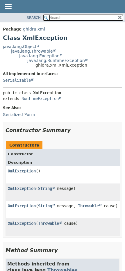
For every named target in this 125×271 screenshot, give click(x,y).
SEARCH (34, 18)
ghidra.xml (34, 29)
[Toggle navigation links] (8, 7)
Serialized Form (19, 114)
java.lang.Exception (39, 56)
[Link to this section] (74, 130)
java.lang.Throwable (32, 51)
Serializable (17, 80)
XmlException (22, 171)
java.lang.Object (19, 46)
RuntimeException (40, 98)
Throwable (88, 206)
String (45, 188)
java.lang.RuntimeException (56, 60)
